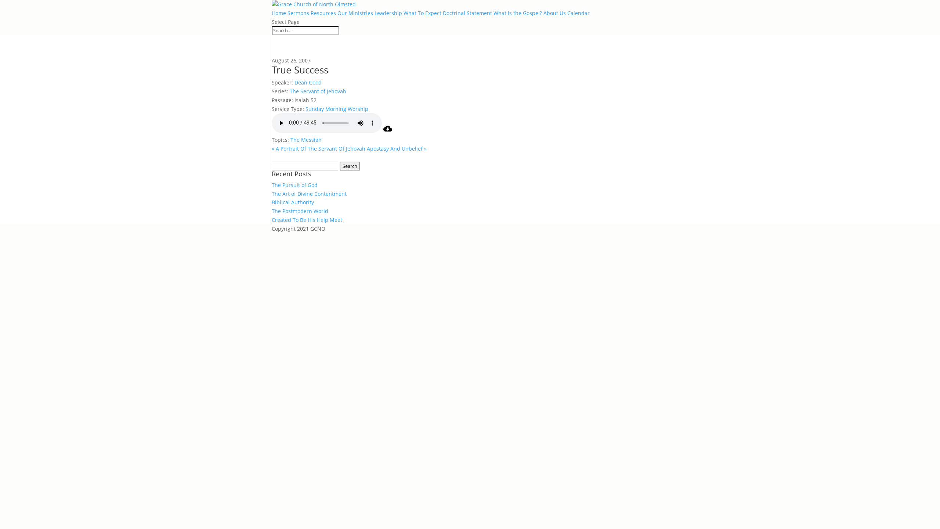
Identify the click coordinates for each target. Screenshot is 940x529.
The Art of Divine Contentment (309, 193)
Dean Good (308, 82)
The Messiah (306, 139)
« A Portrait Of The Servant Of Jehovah (318, 148)
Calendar (578, 13)
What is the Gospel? (518, 13)
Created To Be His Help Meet (307, 219)
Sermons (298, 13)
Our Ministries (355, 13)
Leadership (388, 13)
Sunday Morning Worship (337, 108)
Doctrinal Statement (467, 13)
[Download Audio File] (387, 130)
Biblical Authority (293, 202)
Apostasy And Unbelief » (397, 148)
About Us (554, 13)
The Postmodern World (300, 211)
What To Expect (422, 13)
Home (279, 13)
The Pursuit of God (295, 184)
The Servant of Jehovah (318, 91)
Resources (323, 13)
